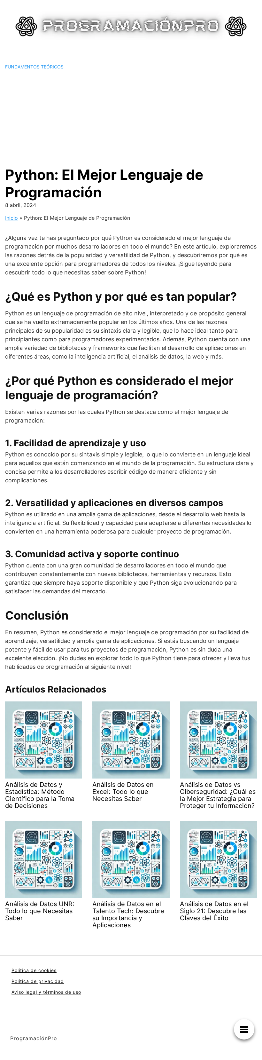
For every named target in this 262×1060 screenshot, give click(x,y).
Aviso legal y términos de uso (46, 992)
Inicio (11, 218)
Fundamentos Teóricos (34, 66)
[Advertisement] (131, 118)
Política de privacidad (38, 981)
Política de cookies (34, 970)
